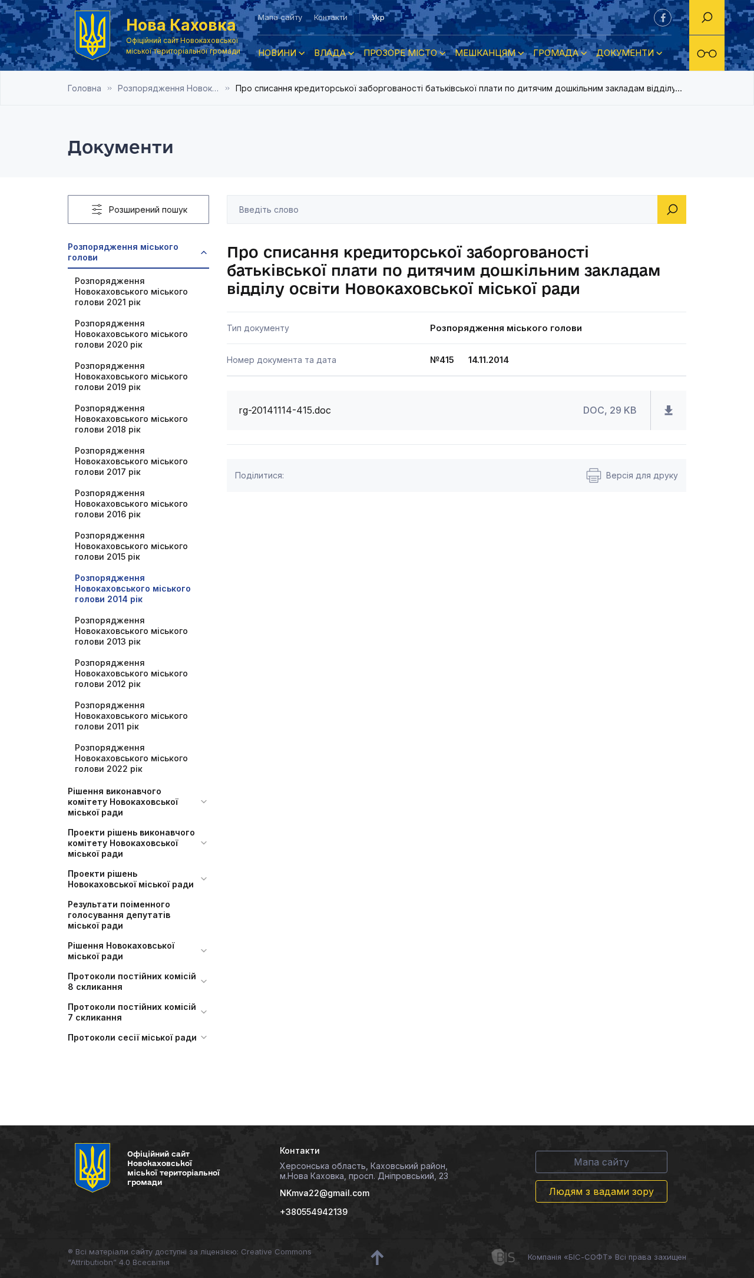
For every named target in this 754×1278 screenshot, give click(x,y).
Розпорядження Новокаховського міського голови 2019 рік (131, 376)
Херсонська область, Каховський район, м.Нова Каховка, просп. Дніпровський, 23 (364, 1171)
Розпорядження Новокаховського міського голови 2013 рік (131, 630)
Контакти (331, 17)
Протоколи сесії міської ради (132, 1037)
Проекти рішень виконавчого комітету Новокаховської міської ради (131, 842)
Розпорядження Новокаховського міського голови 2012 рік (131, 673)
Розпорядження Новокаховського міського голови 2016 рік (131, 503)
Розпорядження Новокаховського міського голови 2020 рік (131, 333)
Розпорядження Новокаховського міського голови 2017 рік (131, 461)
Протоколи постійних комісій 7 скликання (132, 1012)
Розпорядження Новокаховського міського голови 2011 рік (131, 715)
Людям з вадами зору (601, 1191)
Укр (378, 17)
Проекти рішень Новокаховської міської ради (131, 878)
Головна (84, 88)
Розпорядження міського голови (123, 252)
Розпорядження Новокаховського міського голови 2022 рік (131, 758)
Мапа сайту (280, 17)
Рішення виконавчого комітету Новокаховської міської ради (123, 801)
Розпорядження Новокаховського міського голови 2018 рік (131, 418)
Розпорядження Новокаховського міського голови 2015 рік (131, 546)
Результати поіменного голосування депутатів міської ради (119, 914)
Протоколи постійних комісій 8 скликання (132, 981)
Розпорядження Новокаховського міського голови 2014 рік (177, 88)
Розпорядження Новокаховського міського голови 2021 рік (131, 291)
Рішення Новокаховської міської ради (121, 950)
